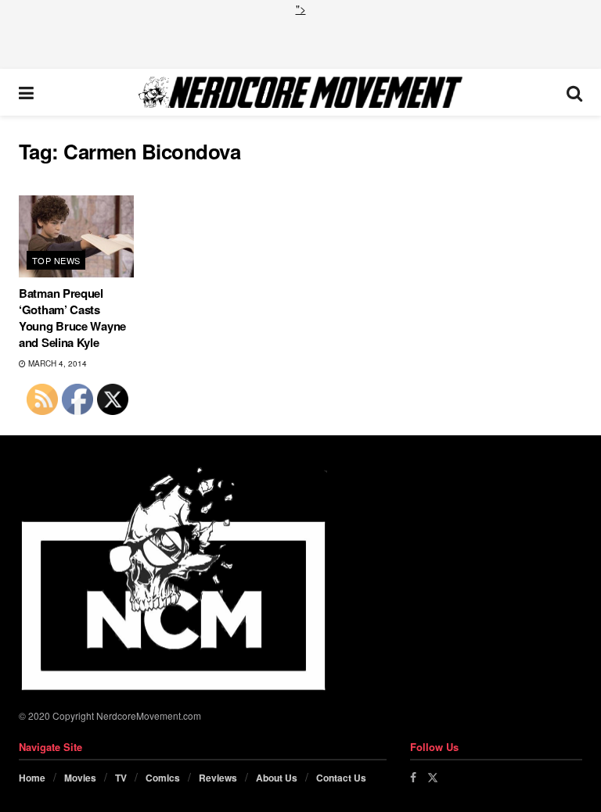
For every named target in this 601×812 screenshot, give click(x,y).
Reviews (218, 778)
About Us (276, 778)
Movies (80, 778)
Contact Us (341, 778)
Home (32, 778)
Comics (163, 778)
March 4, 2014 (56, 363)
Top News (56, 260)
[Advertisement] (300, 40)
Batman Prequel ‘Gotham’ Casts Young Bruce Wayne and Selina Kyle (72, 317)
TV (121, 778)
